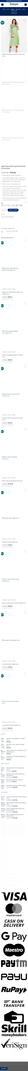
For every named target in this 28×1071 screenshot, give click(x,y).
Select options (7, 298)
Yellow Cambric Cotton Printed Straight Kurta (13, 603)
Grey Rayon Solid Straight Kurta (10, 664)
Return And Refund (6, 848)
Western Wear (9, 868)
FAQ (14, 1057)
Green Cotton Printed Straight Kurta (11, 725)
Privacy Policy (4, 850)
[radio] (2, 205)
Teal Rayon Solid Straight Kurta (10, 542)
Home (3, 9)
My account (4, 860)
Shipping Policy (5, 853)
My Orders (4, 855)
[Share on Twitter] (7, 220)
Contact (14, 1055)
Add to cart (13, 210)
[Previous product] (15, 13)
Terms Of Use (4, 845)
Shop (8, 9)
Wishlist (3, 857)
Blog (14, 1053)
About (14, 1051)
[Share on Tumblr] (18, 220)
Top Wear (18, 9)
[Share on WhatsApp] (2, 220)
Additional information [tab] (7, 228)
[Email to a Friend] (10, 220)
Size (2, 203)
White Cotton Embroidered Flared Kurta (12, 480)
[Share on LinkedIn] (15, 220)
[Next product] (12, 13)
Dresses (3, 868)
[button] (2, 4)
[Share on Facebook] (5, 220)
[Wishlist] (25, 20)
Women (12, 9)
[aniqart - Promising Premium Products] (14, 4)
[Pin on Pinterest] (13, 220)
